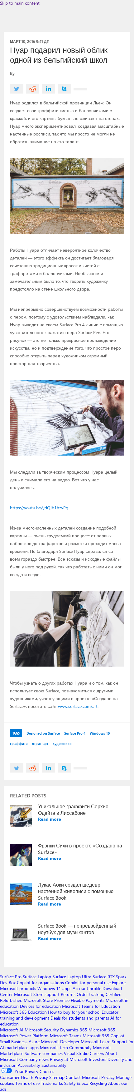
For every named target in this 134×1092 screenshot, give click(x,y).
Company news (34, 1059)
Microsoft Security (42, 1030)
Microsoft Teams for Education (91, 1006)
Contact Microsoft (83, 1077)
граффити (19, 743)
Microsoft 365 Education (23, 1012)
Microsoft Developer (60, 1041)
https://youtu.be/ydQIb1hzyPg (39, 508)
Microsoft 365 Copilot (103, 1036)
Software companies (44, 1053)
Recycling (98, 1083)
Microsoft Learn (96, 1041)
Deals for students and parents (79, 1018)
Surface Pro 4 (74, 733)
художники (62, 743)
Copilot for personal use (88, 982)
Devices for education (40, 1006)
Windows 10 (100, 733)
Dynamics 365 (73, 1030)
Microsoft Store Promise (46, 1000)
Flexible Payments (87, 1000)
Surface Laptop (37, 977)
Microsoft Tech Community (66, 1047)
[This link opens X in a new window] (16, 89)
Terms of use (27, 1083)
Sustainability (53, 1065)
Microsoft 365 (102, 1030)
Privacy (108, 1077)
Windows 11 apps (54, 988)
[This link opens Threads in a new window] (80, 89)
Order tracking (90, 994)
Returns (68, 994)
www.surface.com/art (78, 706)
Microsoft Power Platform (24, 1036)
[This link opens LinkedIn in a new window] (48, 89)
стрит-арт (40, 743)
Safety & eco (76, 1083)
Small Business (13, 1041)
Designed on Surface (43, 733)
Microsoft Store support (37, 994)
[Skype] (64, 89)
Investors (97, 1059)
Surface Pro (11, 977)
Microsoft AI (11, 1030)
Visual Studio (76, 1053)
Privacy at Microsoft (69, 1059)
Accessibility (29, 1065)
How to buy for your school (74, 1012)
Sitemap (57, 1077)
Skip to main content (20, 3)
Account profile (87, 988)
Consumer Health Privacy (24, 1077)
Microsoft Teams (65, 1036)
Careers (97, 1053)
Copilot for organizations (40, 982)
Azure (34, 1041)
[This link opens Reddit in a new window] (32, 89)
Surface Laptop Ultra (71, 977)
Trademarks (52, 1083)
